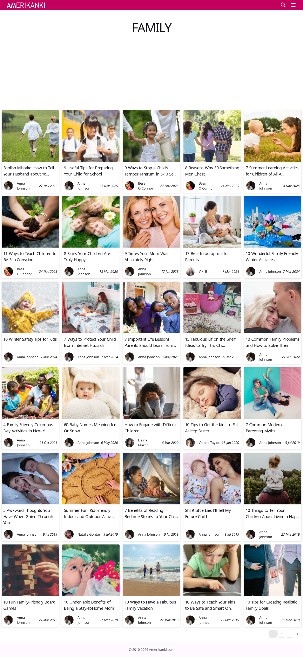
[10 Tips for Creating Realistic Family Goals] (272, 595)
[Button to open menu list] (293, 5)
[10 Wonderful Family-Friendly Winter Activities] (272, 246)
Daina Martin (143, 442)
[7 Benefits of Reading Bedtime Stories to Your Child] (151, 503)
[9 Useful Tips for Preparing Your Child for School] (91, 160)
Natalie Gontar (89, 534)
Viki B (203, 271)
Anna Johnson (23, 186)
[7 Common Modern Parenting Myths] (272, 417)
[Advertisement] (151, 76)
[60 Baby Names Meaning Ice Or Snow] (91, 417)
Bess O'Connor (145, 186)
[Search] (283, 5)
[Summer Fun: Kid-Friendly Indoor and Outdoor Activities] (91, 503)
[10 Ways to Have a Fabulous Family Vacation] (151, 595)
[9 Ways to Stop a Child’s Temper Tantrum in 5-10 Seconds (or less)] (151, 160)
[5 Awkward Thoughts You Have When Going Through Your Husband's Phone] (30, 503)
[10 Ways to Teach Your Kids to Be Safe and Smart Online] (212, 595)
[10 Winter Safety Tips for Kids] (30, 332)
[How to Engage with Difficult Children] (151, 417)
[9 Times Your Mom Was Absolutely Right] (151, 246)
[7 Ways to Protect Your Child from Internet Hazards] (91, 332)
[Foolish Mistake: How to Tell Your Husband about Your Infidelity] (30, 160)
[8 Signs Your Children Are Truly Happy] (91, 246)
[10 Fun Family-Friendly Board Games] (30, 595)
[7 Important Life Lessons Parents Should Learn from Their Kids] (151, 332)
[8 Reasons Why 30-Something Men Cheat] (212, 160)
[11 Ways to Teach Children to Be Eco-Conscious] (30, 246)
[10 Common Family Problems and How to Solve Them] (272, 332)
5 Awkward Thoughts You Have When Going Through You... (28, 516)
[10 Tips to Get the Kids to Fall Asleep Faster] (212, 417)
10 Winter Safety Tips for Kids (30, 339)
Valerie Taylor (209, 442)
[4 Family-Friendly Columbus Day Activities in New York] (30, 417)
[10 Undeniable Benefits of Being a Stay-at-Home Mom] (91, 595)
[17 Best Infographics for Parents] (212, 246)
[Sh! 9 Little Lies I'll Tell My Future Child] (212, 503)
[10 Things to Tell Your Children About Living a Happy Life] (272, 503)
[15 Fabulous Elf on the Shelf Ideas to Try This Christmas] (212, 332)
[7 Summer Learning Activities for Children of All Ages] (272, 160)
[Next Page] (297, 634)
